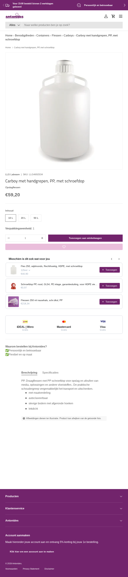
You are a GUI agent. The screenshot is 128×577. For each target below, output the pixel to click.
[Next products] (119, 259)
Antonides (17, 563)
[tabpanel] (64, 395)
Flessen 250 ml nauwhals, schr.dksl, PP (41, 300)
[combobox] (64, 25)
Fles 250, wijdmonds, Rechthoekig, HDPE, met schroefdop (51, 266)
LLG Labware (12, 174)
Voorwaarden (11, 569)
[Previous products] (111, 259)
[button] (113, 16)
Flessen (56, 35)
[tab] (29, 372)
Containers (42, 35)
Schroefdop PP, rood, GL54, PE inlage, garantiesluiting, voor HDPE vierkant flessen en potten (59, 284)
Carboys (69, 35)
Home (8, 35)
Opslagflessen (12, 187)
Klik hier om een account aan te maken (32, 551)
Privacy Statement (31, 569)
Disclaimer (49, 569)
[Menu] (120, 16)
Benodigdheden (24, 35)
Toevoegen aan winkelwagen (85, 238)
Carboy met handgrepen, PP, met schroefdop (34, 47)
